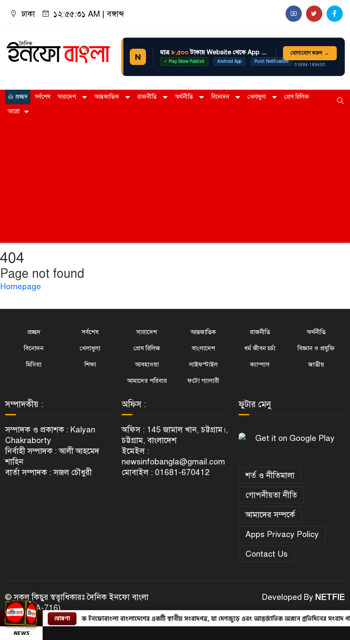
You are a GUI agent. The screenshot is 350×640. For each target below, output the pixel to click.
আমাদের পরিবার (147, 381)
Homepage (20, 286)
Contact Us (266, 554)
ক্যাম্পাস (259, 364)
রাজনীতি (147, 96)
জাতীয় (316, 364)
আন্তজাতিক (107, 96)
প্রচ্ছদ (21, 96)
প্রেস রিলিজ (296, 96)
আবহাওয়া (147, 364)
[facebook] (335, 14)
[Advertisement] (175, 183)
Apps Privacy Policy (282, 534)
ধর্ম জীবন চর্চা (259, 348)
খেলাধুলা (258, 96)
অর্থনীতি (185, 96)
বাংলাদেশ (203, 348)
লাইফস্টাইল (203, 364)
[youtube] (294, 14)
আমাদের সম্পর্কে (270, 515)
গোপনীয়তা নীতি (271, 495)
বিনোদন (221, 96)
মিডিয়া (33, 364)
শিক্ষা (90, 364)
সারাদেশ (68, 96)
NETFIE (330, 597)
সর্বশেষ (42, 96)
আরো (14, 111)
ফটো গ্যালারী (203, 381)
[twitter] (314, 14)
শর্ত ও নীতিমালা (270, 475)
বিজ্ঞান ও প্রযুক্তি (316, 348)
